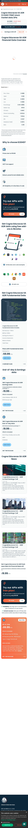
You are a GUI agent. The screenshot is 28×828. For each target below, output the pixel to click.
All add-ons (15, 284)
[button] (14, 820)
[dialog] (14, 819)
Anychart (25, 73)
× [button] (26, 812)
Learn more (24, 1)
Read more (13, 818)
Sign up (24, 4)
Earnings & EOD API (10, 32)
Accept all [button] (7, 825)
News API (21, 32)
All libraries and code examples (15, 265)
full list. (20, 651)
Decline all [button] (20, 825)
